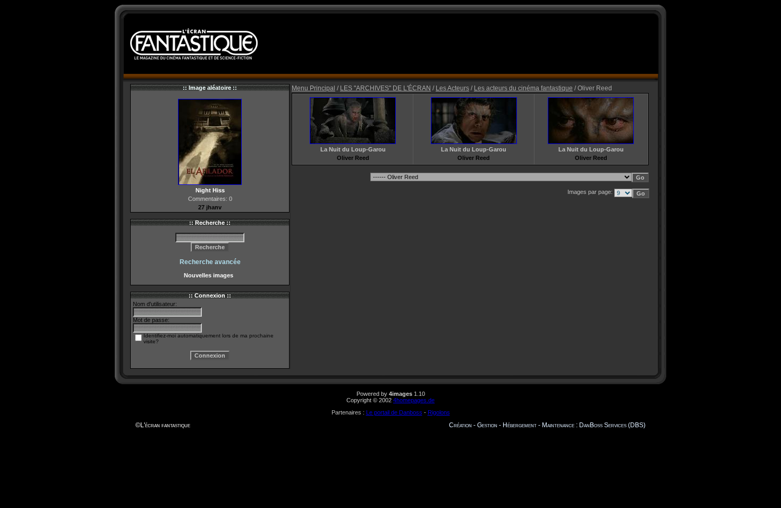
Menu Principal (313, 88)
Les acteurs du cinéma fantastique (523, 88)
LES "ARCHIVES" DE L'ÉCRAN (385, 88)
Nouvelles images (210, 275)
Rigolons (439, 412)
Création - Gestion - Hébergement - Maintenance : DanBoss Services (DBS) (547, 425)
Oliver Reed (353, 158)
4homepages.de (414, 400)
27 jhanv (210, 207)
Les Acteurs (452, 88)
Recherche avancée (210, 262)
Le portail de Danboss (394, 412)
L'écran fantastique (165, 425)
